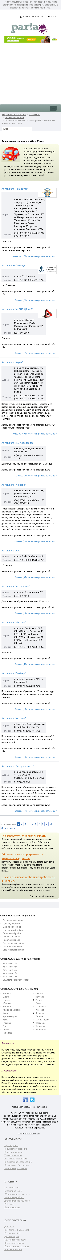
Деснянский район (12, 927)
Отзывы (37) (21, 577)
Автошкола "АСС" (11, 550)
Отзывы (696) (20, 434)
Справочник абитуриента (16, 1165)
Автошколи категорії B (29, 1133)
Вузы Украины (11, 1145)
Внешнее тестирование (15, 1149)
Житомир (7, 1003)
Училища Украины (13, 1155)
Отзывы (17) (21, 811)
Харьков (40, 1013)
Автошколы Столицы (13, 265)
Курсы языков (11, 1187)
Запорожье (8, 1006)
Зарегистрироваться (32, 16)
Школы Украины (12, 1207)
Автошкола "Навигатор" (14, 188)
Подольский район (12, 940)
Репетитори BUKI (12, 1233)
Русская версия (39, 1107)
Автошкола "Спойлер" (13, 673)
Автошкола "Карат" (12, 362)
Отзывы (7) (21, 476)
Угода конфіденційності (36, 1113)
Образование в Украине (14, 114)
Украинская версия (21, 1107)
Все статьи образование (42, 896)
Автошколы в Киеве (14, 117)
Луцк (5, 1026)
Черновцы (41, 1029)
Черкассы (40, 1023)
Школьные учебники (14, 1197)
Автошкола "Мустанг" (13, 622)
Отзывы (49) (21, 664)
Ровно (39, 1000)
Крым (5, 1020)
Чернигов (40, 1026)
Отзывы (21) (21, 300)
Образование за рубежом (17, 1194)
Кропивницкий (10, 1016)
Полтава (40, 997)
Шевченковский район (14, 950)
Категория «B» (10, 967)
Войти (53, 16)
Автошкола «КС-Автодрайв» (17, 442)
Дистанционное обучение (17, 1201)
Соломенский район (13, 946)
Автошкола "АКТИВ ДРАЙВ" (17, 309)
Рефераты (9, 1204)
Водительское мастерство (16, 980)
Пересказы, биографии (15, 1158)
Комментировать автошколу (42, 256)
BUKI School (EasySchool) (16, 1230)
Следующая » (8, 828)
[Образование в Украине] (29, 28)
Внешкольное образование (18, 1162)
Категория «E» (10, 976)
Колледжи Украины (13, 1152)
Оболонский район (12, 933)
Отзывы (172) (20, 256)
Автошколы (34, 114)
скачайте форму (36, 1056)
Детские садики (11, 1236)
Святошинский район (13, 943)
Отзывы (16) (21, 541)
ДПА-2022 (9, 1226)
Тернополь (41, 1006)
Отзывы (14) (21, 613)
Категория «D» (10, 973)
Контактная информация (16, 1246)
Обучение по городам (15, 1240)
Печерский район (11, 936)
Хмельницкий (42, 1020)
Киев (5, 1013)
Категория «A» (10, 963)
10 (50, 824)
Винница (7, 993)
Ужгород (40, 1010)
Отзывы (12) (21, 353)
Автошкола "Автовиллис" (15, 586)
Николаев (7, 1033)
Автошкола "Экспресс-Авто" (17, 766)
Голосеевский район (13, 920)
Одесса (39, 993)
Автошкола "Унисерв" (13, 484)
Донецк (7, 1000)
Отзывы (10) (21, 757)
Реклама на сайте (13, 1249)
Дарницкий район (11, 923)
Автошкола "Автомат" (13, 718)
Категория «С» (10, 970)
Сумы (38, 1003)
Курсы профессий (13, 1191)
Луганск (7, 1023)
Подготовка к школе (14, 1243)
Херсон (39, 1016)
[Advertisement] (30, 72)
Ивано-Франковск (11, 1010)
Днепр (6, 997)
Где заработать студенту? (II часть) (23, 835)
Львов (6, 1029)
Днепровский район (13, 930)
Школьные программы (15, 1168)
